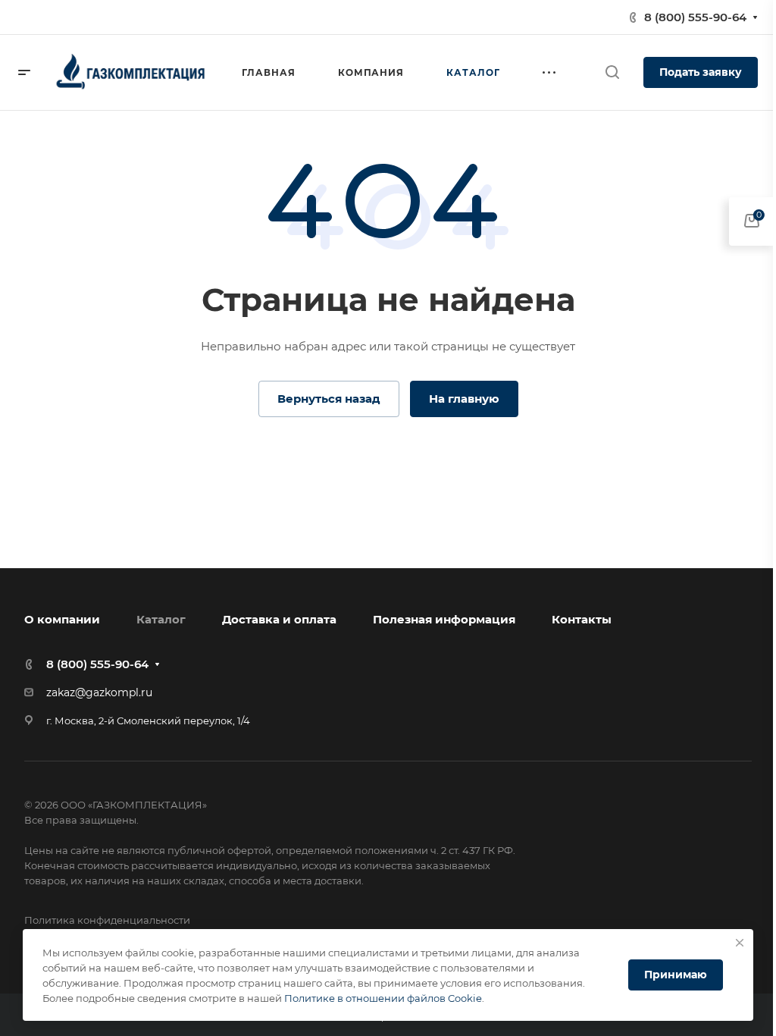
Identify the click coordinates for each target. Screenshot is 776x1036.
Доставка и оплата (279, 619)
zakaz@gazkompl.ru (99, 692)
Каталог (161, 619)
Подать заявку (700, 72)
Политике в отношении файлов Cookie (383, 998)
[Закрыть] (739, 942)
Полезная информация (444, 619)
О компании (62, 619)
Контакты (582, 619)
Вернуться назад (328, 398)
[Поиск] (612, 72)
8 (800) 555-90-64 (695, 17)
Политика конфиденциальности (107, 920)
